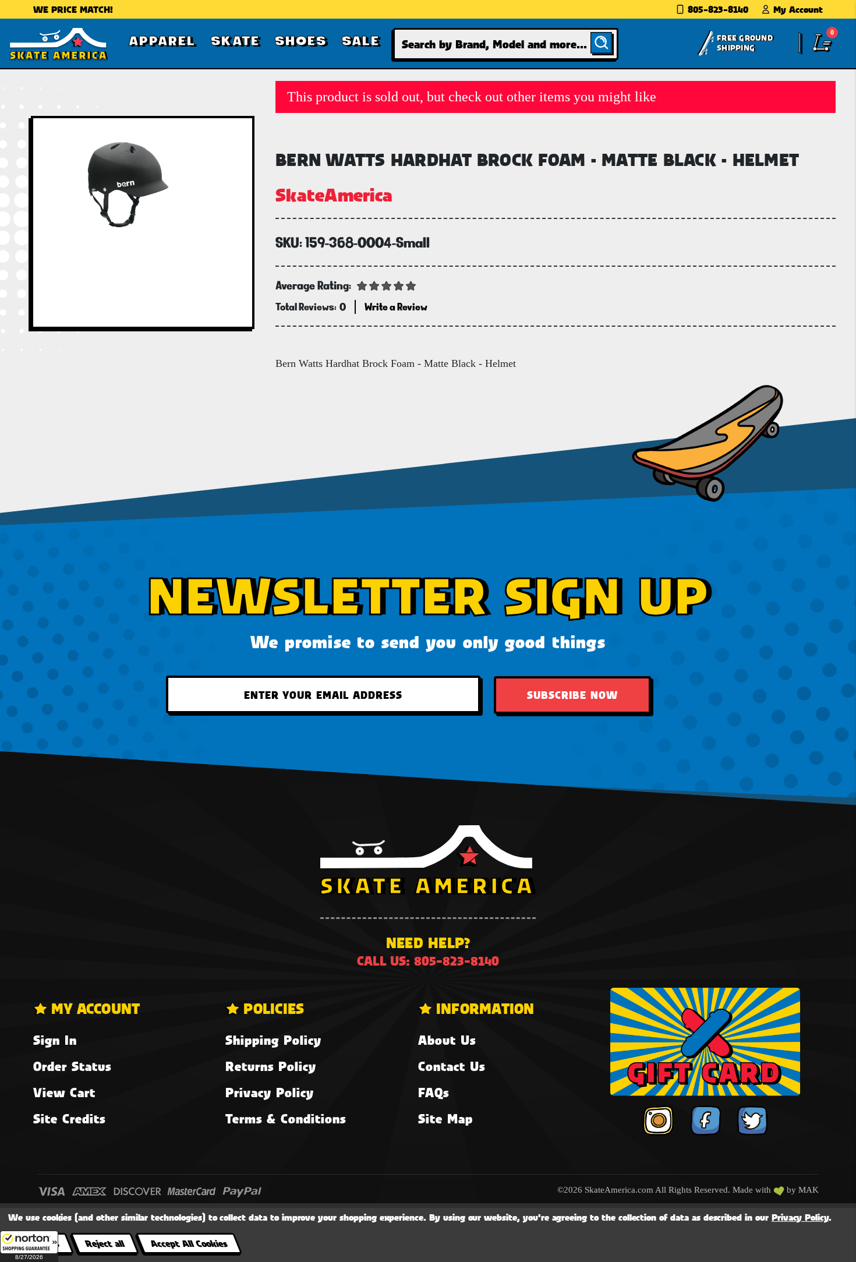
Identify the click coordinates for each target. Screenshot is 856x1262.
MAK (808, 1189)
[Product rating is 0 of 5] (386, 285)
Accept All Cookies (188, 1243)
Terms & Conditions (285, 1118)
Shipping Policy (273, 1040)
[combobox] (505, 44)
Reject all (104, 1243)
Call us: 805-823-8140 (428, 961)
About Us (447, 1040)
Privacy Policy (269, 1092)
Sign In (55, 1040)
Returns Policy (270, 1066)
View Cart (64, 1092)
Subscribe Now (572, 694)
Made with (753, 1189)
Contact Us (451, 1066)
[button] (29, 1246)
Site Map (445, 1118)
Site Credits (69, 1118)
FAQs (433, 1092)
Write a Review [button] (396, 306)
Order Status (72, 1066)
